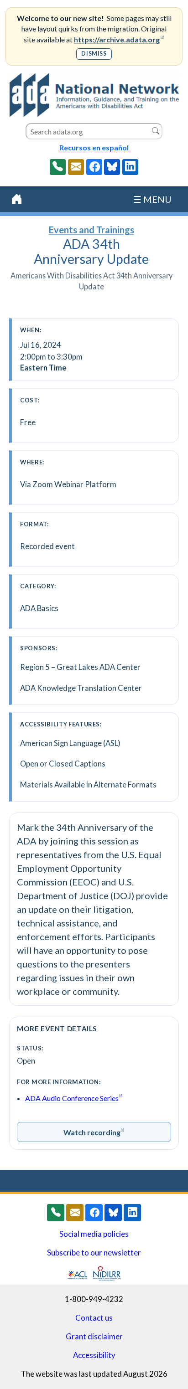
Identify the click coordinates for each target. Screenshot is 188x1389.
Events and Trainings (91, 229)
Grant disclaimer (94, 1336)
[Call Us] (58, 167)
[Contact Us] (76, 167)
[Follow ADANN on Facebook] (94, 167)
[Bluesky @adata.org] (112, 167)
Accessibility (94, 1355)
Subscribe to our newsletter (94, 1252)
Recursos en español (94, 147)
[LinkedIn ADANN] (130, 167)
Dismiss (93, 53)
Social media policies (94, 1234)
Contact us (94, 1317)
